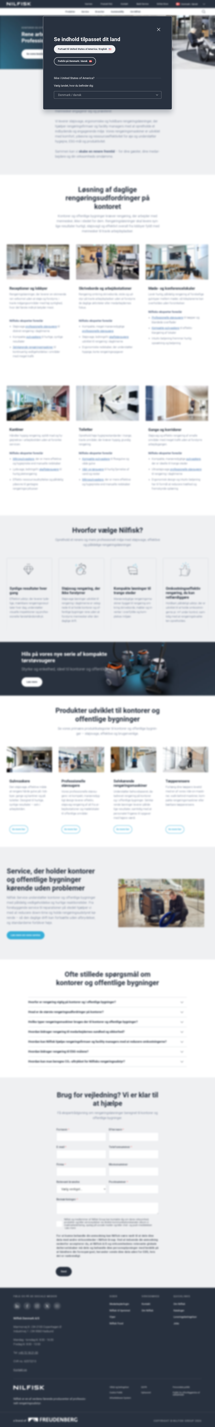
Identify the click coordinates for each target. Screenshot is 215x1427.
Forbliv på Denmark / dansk (73, 61)
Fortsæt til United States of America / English (82, 49)
